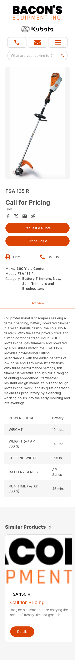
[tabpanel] (37, 123)
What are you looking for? (32, 55)
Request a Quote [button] (37, 228)
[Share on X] (16, 216)
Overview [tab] (37, 303)
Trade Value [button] (37, 241)
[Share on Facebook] (7, 216)
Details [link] (22, 632)
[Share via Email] (24, 216)
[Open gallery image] (37, 123)
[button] (17, 42)
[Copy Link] (32, 216)
